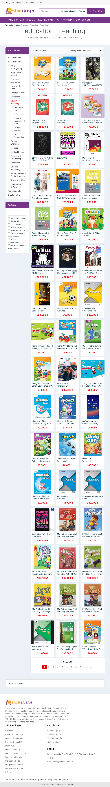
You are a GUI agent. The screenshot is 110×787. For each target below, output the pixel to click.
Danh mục (20, 2)
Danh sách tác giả (13, 749)
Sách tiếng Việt (28, 20)
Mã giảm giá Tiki (12, 761)
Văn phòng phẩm (65, 20)
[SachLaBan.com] (19, 11)
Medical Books (17, 152)
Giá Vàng (48, 779)
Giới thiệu (30, 2)
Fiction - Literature (15, 142)
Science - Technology (16, 168)
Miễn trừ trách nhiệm (14, 742)
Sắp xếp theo (75, 51)
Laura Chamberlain (13, 240)
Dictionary (15, 97)
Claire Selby (16, 227)
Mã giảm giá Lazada (14, 764)
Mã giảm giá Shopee (14, 768)
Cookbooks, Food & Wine (18, 185)
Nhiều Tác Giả (17, 221)
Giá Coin (65, 779)
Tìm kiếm (97, 11)
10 (86, 667)
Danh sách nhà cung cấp (16, 753)
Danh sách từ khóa (13, 757)
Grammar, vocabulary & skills (19, 121)
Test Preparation (19, 135)
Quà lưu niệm (83, 20)
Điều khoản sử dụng (14, 738)
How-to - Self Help (17, 87)
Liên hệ (39, 2)
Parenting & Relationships (16, 157)
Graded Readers (17, 129)
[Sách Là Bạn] (18, 702)
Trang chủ (9, 2)
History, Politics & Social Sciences (18, 174)
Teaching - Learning (18, 108)
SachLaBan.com (53, 784)
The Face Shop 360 (35, 779)
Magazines (15, 148)
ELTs (16, 114)
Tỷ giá (22, 779)
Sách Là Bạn (67, 784)
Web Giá (57, 779)
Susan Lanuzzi (17, 224)
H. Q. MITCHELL (18, 218)
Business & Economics (15, 80)
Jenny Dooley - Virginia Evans (16, 234)
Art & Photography (16, 67)
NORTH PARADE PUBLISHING (17, 246)
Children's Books (18, 93)
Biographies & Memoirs (17, 73)
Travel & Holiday (18, 180)
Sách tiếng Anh (46, 20)
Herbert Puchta (18, 230)
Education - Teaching (16, 102)
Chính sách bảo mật (14, 734)
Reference (15, 163)
